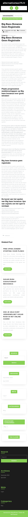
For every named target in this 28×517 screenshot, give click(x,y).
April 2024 (6, 381)
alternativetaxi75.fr (14, 3)
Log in (5, 395)
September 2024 (8, 377)
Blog (4, 410)
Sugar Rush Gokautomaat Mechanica (9, 281)
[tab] (11, 8)
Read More (8, 269)
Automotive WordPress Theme (13, 512)
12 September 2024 (8, 30)
